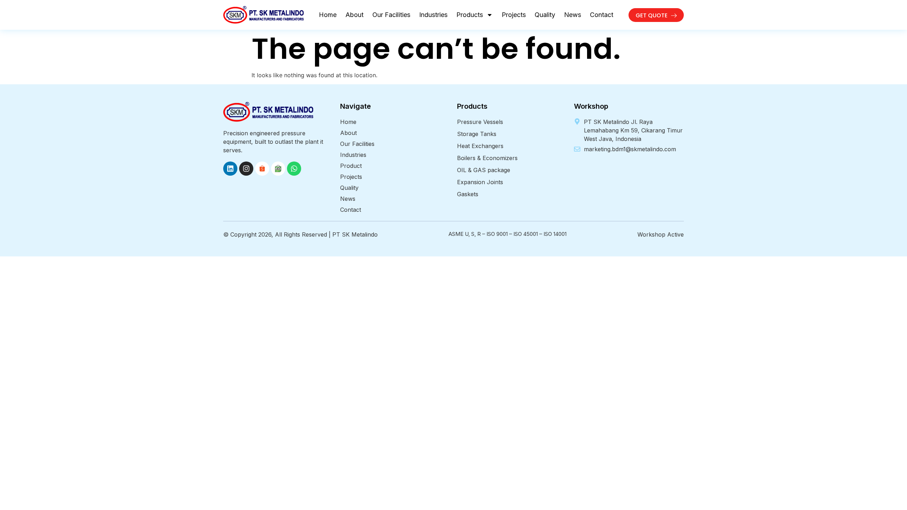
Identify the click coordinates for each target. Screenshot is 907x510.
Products (469, 14)
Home (328, 14)
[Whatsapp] (294, 169)
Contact (601, 14)
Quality (545, 14)
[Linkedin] (230, 169)
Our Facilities (391, 14)
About (354, 14)
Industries (433, 14)
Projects (514, 14)
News (572, 14)
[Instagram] (246, 169)
